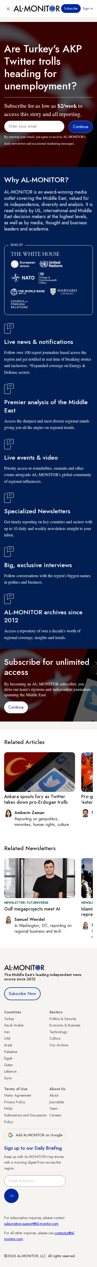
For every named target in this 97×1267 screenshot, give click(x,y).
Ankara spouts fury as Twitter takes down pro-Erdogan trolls (36, 799)
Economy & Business (64, 1025)
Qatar (8, 1064)
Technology (58, 1031)
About (53, 1095)
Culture (54, 1038)
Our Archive (58, 1045)
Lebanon (10, 1071)
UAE (7, 1038)
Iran (7, 1031)
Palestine (10, 1051)
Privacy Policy (14, 1102)
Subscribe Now (22, 994)
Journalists (56, 1102)
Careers (55, 1115)
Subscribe (71, 8)
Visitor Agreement (17, 1095)
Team (53, 1108)
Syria (8, 1078)
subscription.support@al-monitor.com (31, 1223)
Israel (8, 1045)
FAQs (8, 1108)
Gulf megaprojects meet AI (32, 909)
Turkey (9, 1018)
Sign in (88, 8)
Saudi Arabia (14, 1025)
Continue (16, 707)
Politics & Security (62, 1018)
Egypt (8, 1058)
